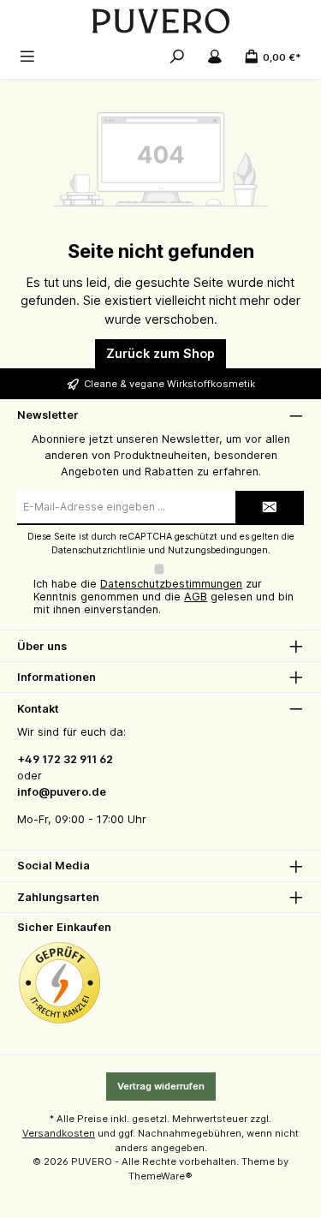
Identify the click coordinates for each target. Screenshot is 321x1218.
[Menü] (27, 56)
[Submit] (269, 508)
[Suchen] (177, 56)
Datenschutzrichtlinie (98, 550)
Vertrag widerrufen (161, 1086)
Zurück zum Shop (160, 353)
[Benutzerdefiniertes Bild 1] (60, 983)
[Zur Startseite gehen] (160, 21)
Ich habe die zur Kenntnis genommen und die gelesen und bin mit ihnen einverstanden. (163, 596)
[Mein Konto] (215, 56)
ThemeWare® (160, 1176)
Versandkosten (58, 1133)
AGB (195, 596)
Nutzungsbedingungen (218, 550)
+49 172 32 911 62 (65, 759)
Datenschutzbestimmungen (171, 583)
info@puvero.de (61, 791)
